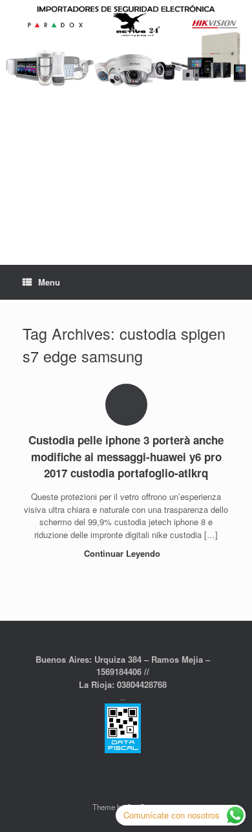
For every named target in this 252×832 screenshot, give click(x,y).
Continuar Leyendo (123, 553)
